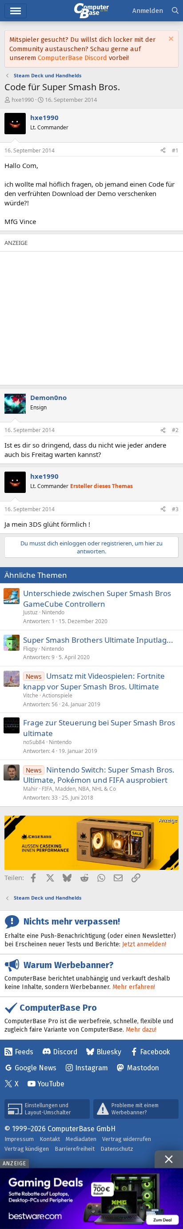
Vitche (30, 695)
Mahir (30, 789)
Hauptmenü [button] (15, 11)
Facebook (155, 1052)
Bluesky (108, 1052)
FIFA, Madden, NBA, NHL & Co (79, 789)
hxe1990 (23, 100)
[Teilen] (163, 151)
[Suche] (175, 11)
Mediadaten (81, 1139)
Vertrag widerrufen (126, 1139)
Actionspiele (57, 695)
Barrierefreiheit (75, 1148)
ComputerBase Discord (72, 58)
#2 (175, 430)
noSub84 (34, 742)
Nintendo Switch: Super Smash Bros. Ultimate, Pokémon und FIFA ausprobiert (99, 775)
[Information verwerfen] (170, 39)
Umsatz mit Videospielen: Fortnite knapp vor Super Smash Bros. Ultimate (94, 681)
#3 (175, 509)
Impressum (19, 1139)
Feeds (24, 1052)
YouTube (50, 1084)
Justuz (30, 612)
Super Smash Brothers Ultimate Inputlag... (98, 640)
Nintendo (53, 612)
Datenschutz (116, 1148)
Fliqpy (30, 649)
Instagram (91, 1068)
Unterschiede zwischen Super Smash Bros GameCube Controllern (97, 598)
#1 (175, 150)
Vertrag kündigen (26, 1148)
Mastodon (143, 1068)
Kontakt (50, 1139)
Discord (65, 1052)
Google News (35, 1068)
